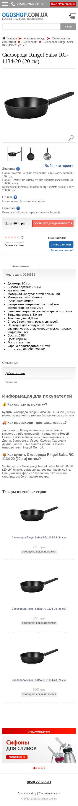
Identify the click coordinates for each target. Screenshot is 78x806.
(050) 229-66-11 (28, 4)
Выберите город (58, 165)
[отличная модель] (18, 237)
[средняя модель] (12, 237)
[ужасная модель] (6, 237)
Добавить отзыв (15, 373)
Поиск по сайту (27, 793)
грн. (23, 223)
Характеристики (20, 266)
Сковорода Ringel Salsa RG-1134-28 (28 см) (39, 680)
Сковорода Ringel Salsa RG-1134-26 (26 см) (39, 608)
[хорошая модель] (15, 237)
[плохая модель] (9, 237)
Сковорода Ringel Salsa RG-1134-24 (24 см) (39, 537)
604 (16, 223)
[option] (14, 154)
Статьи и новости (49, 793)
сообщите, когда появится (53, 223)
